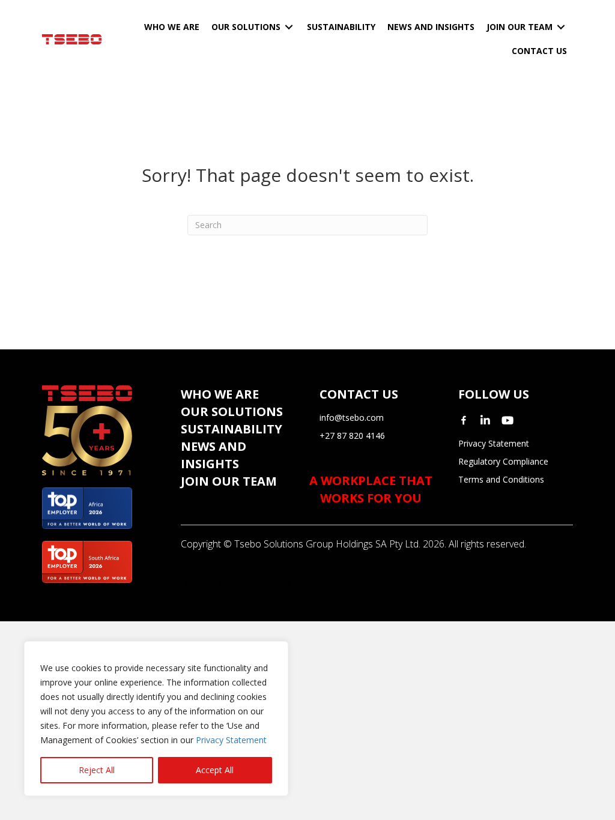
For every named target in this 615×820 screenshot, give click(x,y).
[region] (156, 718)
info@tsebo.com (352, 417)
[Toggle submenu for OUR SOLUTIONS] (289, 27)
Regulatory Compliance (503, 461)
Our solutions (232, 411)
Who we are (220, 394)
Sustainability (231, 429)
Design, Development (226, 584)
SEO (301, 584)
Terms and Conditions (501, 479)
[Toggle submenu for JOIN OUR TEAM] (561, 27)
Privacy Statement (231, 740)
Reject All (97, 770)
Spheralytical (351, 584)
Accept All (215, 770)
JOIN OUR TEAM (229, 481)
